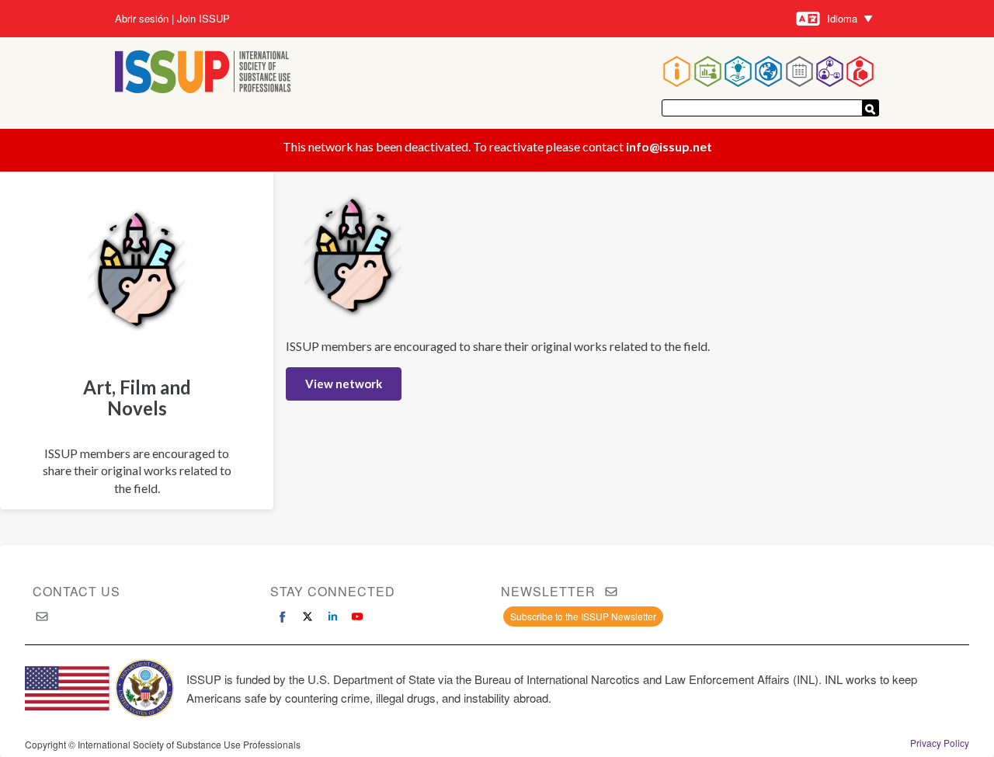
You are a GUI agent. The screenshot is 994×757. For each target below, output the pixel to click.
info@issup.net (669, 146)
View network (343, 384)
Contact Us (76, 591)
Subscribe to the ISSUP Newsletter (583, 616)
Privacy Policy (939, 743)
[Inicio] (203, 73)
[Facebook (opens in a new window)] (282, 616)
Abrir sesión (142, 18)
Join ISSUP (203, 18)
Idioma (842, 18)
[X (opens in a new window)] (307, 616)
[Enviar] (870, 107)
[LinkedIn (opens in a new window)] (332, 616)
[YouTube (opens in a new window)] (357, 616)
